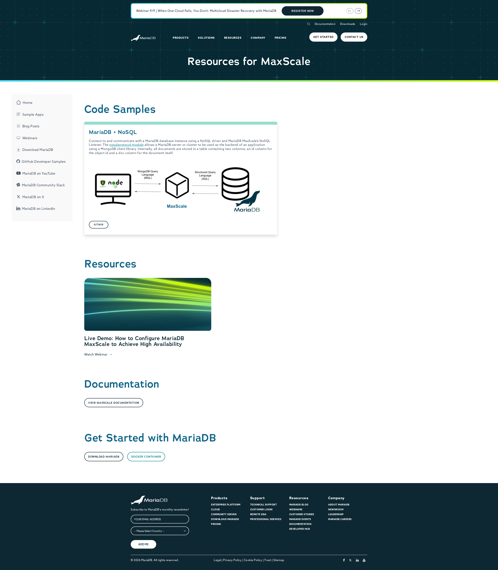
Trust (267, 560)
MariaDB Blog (299, 504)
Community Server (224, 514)
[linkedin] (357, 560)
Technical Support (263, 504)
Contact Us (354, 37)
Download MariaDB (103, 456)
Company (336, 498)
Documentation (325, 24)
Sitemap (278, 560)
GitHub (98, 224)
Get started (323, 37)
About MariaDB (339, 504)
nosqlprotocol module (126, 145)
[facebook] (344, 560)
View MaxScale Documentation (113, 403)
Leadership (336, 514)
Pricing (216, 524)
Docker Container (146, 456)
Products (219, 498)
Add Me (143, 544)
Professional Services (265, 519)
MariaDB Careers (340, 519)
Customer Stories (301, 514)
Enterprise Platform (225, 504)
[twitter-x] (350, 560)
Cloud (215, 509)
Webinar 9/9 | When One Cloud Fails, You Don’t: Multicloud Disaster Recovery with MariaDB (206, 11)
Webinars (295, 509)
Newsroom (335, 509)
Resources (299, 498)
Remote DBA (258, 514)
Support (257, 498)
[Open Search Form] (308, 24)
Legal (217, 560)
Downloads (347, 24)
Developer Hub (299, 528)
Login (363, 24)
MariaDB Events (300, 519)
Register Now (302, 11)
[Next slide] (358, 11)
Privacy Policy (232, 560)
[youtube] (364, 560)
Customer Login (261, 509)
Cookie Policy (253, 560)
